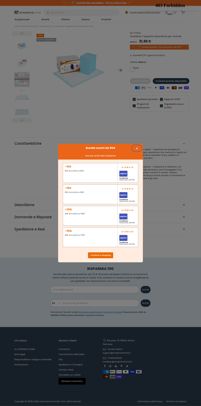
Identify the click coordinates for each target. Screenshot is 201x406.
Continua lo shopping (100, 255)
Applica (123, 173)
